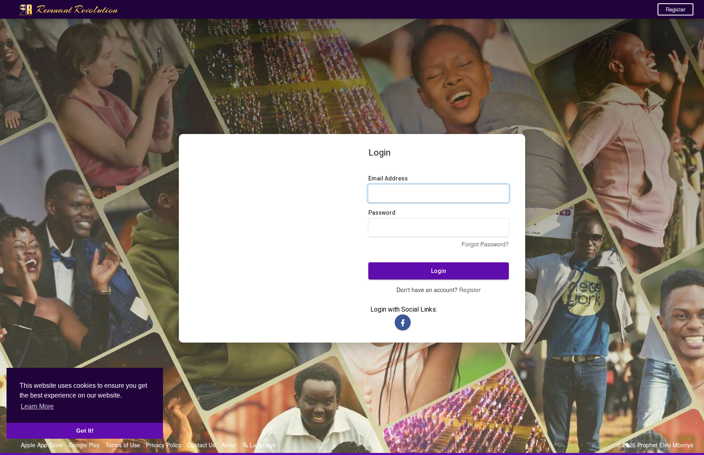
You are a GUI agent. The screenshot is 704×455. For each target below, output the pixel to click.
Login (438, 271)
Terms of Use (123, 445)
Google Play (84, 445)
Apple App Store (42, 445)
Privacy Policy (163, 445)
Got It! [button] (85, 430)
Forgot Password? (485, 244)
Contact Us (201, 445)
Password (382, 212)
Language (262, 445)
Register (675, 9)
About (228, 445)
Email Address (388, 178)
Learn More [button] (37, 406)
